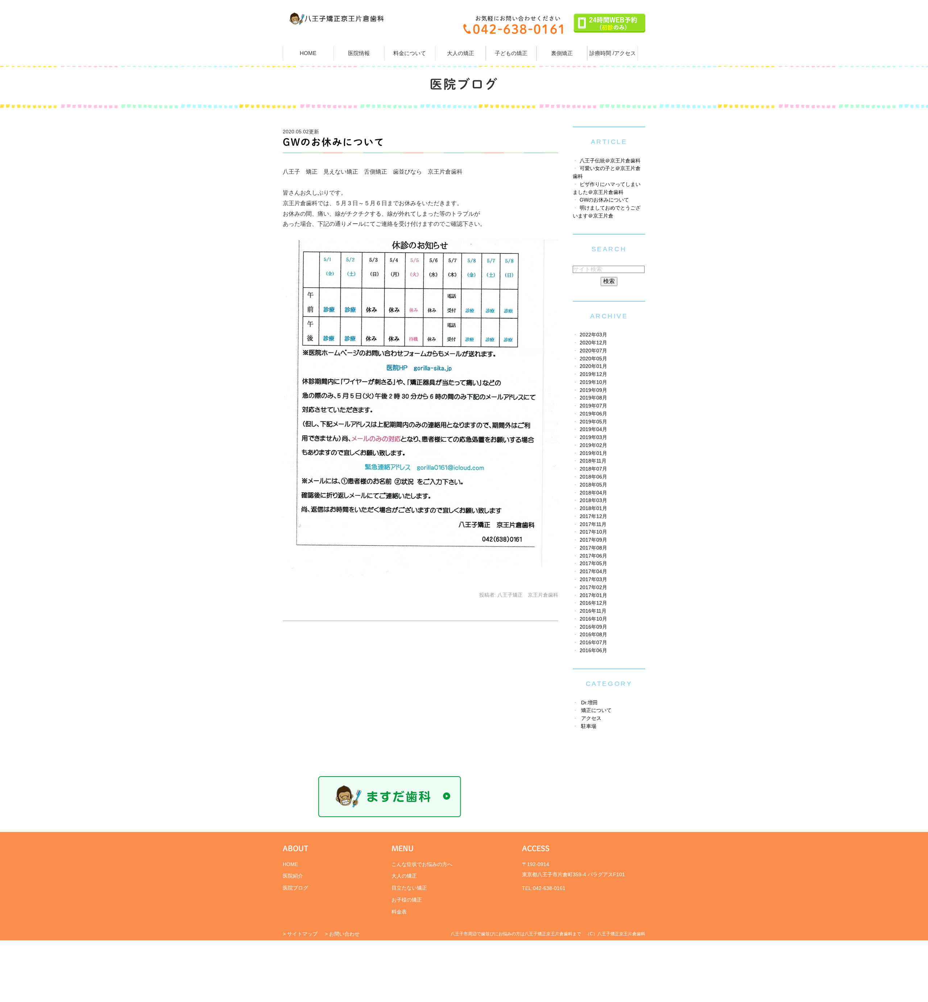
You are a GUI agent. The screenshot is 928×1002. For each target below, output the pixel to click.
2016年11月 (593, 611)
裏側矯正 (562, 53)
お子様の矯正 (407, 900)
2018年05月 (593, 485)
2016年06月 (593, 650)
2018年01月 (593, 508)
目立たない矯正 (409, 888)
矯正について (596, 710)
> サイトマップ (300, 934)
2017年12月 (593, 516)
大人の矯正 (460, 53)
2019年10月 (593, 382)
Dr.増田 (589, 702)
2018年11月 (593, 461)
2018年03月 (593, 500)
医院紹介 (293, 876)
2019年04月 (593, 429)
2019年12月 (593, 374)
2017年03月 (593, 579)
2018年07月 (593, 469)
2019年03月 (593, 437)
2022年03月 (593, 335)
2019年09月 (593, 390)
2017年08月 (593, 548)
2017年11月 (593, 524)
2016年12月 (593, 603)
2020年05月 (593, 358)
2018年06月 (593, 477)
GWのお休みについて (334, 142)
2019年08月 (593, 398)
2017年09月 (593, 540)
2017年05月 (593, 563)
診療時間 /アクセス (612, 53)
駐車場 (588, 726)
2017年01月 (593, 595)
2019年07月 (593, 406)
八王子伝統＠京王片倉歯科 (610, 160)
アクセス (591, 718)
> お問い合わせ (342, 934)
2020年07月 (593, 350)
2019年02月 (593, 445)
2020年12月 (593, 342)
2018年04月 (593, 493)
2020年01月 (593, 366)
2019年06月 (593, 414)
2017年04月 (593, 571)
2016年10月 (593, 619)
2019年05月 (593, 422)
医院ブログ (295, 888)
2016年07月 (593, 642)
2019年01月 (593, 453)
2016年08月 (593, 634)
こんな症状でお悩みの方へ (422, 864)
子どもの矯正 (511, 53)
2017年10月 (593, 532)
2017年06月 (593, 556)
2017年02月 (593, 587)
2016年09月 (593, 627)
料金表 (399, 912)
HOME (308, 53)
